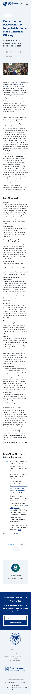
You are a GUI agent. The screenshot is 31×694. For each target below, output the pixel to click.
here (14, 471)
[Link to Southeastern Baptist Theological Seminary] (15, 671)
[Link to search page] (22, 3)
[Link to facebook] (12, 649)
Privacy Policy (15, 654)
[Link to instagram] (19, 649)
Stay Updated (15, 622)
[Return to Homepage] (15, 639)
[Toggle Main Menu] (27, 4)
